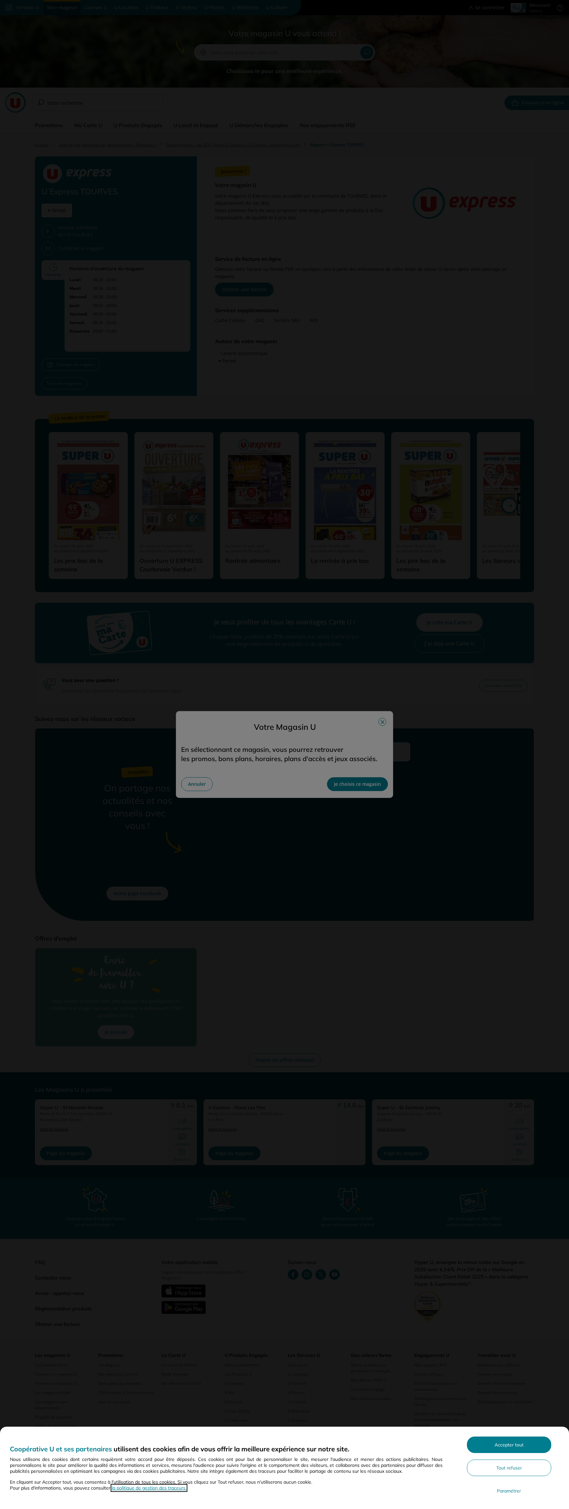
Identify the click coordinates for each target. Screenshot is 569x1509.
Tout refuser (509, 1468)
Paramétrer (509, 1491)
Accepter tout (509, 1445)
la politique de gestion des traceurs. (149, 1488)
